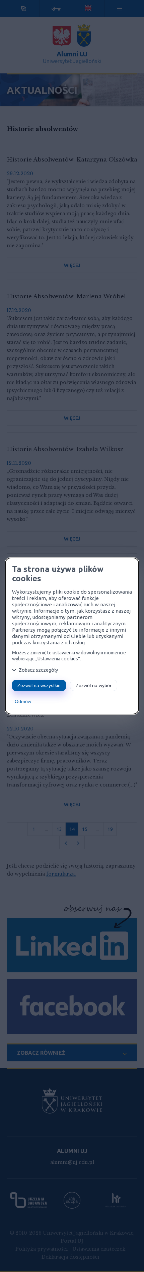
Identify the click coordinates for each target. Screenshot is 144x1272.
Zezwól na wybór (94, 685)
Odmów (23, 701)
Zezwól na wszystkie (39, 685)
